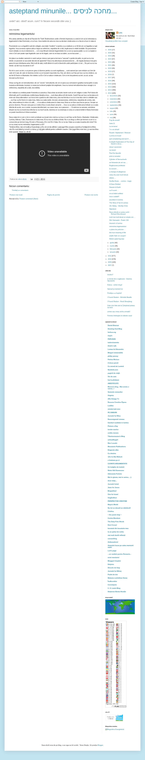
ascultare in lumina (116, 200)
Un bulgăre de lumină (116, 467)
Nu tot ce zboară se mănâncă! (119, 508)
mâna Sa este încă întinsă (118, 175)
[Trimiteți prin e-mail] (35, 179)
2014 (110, 87)
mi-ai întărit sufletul (116, 193)
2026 (110, 50)
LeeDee (111, 406)
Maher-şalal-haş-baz (116, 239)
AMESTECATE (113, 383)
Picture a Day (113, 426)
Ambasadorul (113, 542)
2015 (110, 84)
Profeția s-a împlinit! (114, 293)
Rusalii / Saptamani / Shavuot (119, 133)
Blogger (100, 745)
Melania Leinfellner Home (117, 578)
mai (111, 117)
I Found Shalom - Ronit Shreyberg (119, 301)
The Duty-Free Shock (116, 521)
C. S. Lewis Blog (114, 588)
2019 (110, 71)
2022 (110, 62)
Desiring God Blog (115, 329)
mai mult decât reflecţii (116, 535)
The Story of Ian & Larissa (118, 203)
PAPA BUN (112, 339)
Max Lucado (112, 443)
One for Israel (113, 494)
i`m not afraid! (114, 129)
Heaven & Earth (115, 187)
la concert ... (113, 169)
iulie (111, 111)
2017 (110, 77)
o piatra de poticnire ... (117, 229)
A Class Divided (114, 184)
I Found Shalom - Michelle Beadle (119, 297)
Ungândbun (112, 498)
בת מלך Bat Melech (115, 457)
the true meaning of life (117, 232)
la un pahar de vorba (116, 532)
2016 (110, 80)
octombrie (113, 102)
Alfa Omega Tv (113, 399)
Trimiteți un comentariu (20, 190)
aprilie (112, 243)
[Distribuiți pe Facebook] (42, 179)
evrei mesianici (113, 557)
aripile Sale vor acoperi (117, 236)
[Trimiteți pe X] (40, 179)
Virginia (111, 395)
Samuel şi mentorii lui (115, 289)
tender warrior (113, 429)
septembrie (114, 105)
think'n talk (112, 346)
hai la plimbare (113, 380)
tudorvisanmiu (113, 342)
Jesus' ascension (115, 147)
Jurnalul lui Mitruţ (114, 571)
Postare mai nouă (16, 195)
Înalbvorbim (112, 581)
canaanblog (112, 539)
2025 (110, 53)
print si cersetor (114, 156)
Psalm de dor (113, 574)
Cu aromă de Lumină (116, 366)
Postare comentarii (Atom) (28, 199)
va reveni (112, 150)
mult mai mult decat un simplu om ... (122, 217)
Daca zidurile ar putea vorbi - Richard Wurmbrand (119, 213)
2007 (110, 265)
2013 (110, 90)
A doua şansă (113, 363)
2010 (110, 259)
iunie (112, 114)
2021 (110, 65)
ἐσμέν (110, 336)
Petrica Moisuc (113, 359)
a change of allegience (117, 172)
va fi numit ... (113, 190)
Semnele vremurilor (115, 392)
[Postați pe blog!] (37, 179)
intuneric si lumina (115, 223)
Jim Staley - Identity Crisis (118, 206)
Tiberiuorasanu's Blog (116, 436)
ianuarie (113, 252)
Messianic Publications (117, 446)
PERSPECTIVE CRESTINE (117, 501)
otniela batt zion (114, 409)
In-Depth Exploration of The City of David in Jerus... (121, 143)
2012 (110, 93)
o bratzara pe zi (114, 460)
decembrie (114, 96)
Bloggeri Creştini (114, 561)
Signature (112, 209)
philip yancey (113, 356)
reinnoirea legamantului (117, 226)
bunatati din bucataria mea (118, 528)
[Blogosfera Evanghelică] (114, 729)
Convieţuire (112, 585)
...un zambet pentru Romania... (119, 554)
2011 (110, 256)
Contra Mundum (114, 518)
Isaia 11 (112, 123)
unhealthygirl (113, 440)
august (112, 108)
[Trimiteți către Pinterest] (44, 179)
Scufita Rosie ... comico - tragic (120, 181)
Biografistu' (112, 491)
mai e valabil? (114, 196)
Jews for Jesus (113, 487)
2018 (110, 74)
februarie (113, 249)
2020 (110, 68)
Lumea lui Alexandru (116, 349)
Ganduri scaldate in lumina (118, 423)
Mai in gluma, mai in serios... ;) (119, 477)
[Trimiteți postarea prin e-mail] (31, 179)
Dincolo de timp (114, 568)
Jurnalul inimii (113, 484)
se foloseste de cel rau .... (118, 162)
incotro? (110, 274)
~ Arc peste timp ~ (115, 515)
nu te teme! (113, 126)
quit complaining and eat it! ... (119, 139)
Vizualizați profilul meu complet (116, 41)
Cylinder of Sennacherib (118, 159)
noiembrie (113, 99)
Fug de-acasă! (114, 120)
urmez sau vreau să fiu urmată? (118, 311)
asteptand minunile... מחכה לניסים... (63, 11)
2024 (110, 56)
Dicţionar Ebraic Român (117, 591)
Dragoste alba (113, 450)
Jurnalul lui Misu (114, 416)
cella (120, 33)
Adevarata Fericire (115, 474)
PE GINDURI (112, 412)
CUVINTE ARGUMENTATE (117, 464)
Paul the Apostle (115, 153)
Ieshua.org (112, 332)
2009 (110, 262)
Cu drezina (112, 453)
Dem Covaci (112, 525)
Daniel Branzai (113, 325)
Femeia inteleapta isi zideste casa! (119, 316)
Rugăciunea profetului (117, 165)
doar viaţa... (112, 481)
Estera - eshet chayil (114, 285)
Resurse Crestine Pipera (117, 402)
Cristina (111, 511)
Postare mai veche (91, 195)
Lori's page (112, 551)
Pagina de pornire (53, 195)
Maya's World (113, 504)
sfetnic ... (112, 178)
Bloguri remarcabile (115, 353)
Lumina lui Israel (115, 136)
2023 (110, 59)
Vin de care (112, 376)
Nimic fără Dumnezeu (116, 470)
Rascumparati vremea (116, 419)
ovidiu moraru (113, 433)
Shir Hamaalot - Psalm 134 (119, 220)
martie (112, 246)
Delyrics (111, 564)
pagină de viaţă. (114, 373)
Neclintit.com (113, 370)
